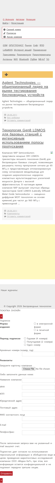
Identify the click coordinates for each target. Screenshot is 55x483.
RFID (42, 45)
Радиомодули (24, 54)
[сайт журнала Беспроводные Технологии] (36, 295)
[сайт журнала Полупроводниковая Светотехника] (20, 301)
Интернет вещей (23, 49)
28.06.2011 (12, 115)
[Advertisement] (27, 251)
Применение (39, 49)
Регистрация (17, 23)
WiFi (16, 59)
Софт (35, 45)
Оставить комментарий (18, 120)
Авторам (20, 19)
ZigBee (33, 59)
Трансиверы (9, 54)
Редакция (30, 19)
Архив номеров (14, 37)
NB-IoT (41, 59)
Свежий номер (13, 29)
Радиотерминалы (42, 54)
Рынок (28, 45)
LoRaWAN (8, 49)
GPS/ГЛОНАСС (16, 45)
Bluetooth (24, 59)
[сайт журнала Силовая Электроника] (27, 290)
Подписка (11, 33)
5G (47, 59)
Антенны (7, 59)
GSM (5, 45)
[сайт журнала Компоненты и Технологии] (18, 295)
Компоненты (13, 213)
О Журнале (8, 19)
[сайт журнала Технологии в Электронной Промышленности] (46, 290)
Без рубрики (13, 117)
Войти (5, 23)
